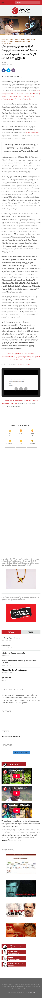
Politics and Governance (22, 41)
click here (14, 826)
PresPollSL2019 (6, 43)
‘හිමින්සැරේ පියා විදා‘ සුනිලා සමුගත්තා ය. (14, 670)
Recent (30, 632)
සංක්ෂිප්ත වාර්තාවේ (33, 133)
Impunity (10, 41)
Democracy (5, 39)
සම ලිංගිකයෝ (6, 645)
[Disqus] (21, 476)
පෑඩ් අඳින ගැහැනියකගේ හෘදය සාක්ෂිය (13, 653)
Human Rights (25, 39)
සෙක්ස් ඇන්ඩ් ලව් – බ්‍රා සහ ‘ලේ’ (11, 638)
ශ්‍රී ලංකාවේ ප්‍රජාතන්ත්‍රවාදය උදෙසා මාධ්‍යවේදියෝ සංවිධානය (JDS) (21, 96)
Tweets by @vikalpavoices (11, 737)
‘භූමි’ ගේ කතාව (6, 678)
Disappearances (15, 39)
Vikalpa (4, 62)
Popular (11, 632)
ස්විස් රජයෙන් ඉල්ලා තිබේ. (23, 99)
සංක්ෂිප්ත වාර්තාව (24, 364)
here (36, 700)
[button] (21, 25)
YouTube (5, 840)
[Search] (38, 2)
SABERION (31, 992)
